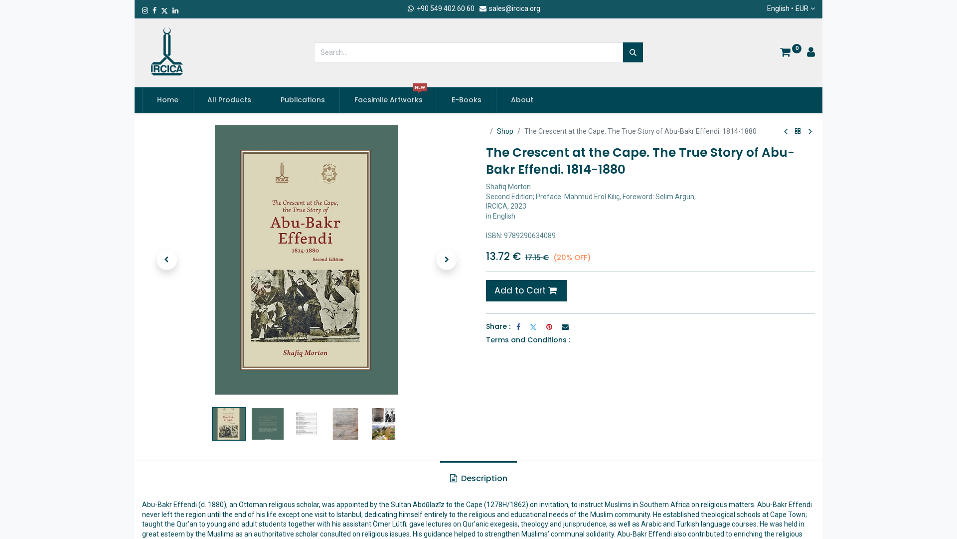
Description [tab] (483, 478)
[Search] (633, 52)
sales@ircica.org (513, 8)
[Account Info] (811, 53)
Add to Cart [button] (521, 290)
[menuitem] (168, 100)
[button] (166, 260)
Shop (505, 131)
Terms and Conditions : (528, 340)
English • (787, 8)
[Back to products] (798, 131)
